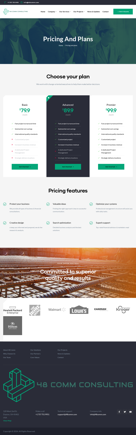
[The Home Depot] (34, 310)
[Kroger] (123, 309)
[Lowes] (79, 309)
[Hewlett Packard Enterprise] (12, 310)
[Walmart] (56, 309)
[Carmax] (101, 309)
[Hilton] (12, 325)
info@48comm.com (98, 414)
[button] (123, 11)
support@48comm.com (67, 414)
